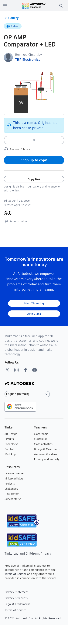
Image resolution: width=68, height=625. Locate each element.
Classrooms (41, 434)
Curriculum (40, 439)
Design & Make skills (47, 449)
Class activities (43, 444)
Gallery (13, 18)
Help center (12, 494)
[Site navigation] (5, 5)
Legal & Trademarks (17, 604)
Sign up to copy (34, 160)
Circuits (9, 439)
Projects (10, 484)
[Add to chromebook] (20, 406)
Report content (18, 221)
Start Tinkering (34, 303)
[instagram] (16, 370)
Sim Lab (9, 449)
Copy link (34, 179)
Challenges (11, 489)
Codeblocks (11, 444)
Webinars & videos (45, 454)
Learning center (14, 473)
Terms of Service (15, 574)
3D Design (11, 434)
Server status (13, 499)
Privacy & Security (16, 598)
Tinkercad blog (14, 478)
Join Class (34, 314)
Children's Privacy (38, 553)
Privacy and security (47, 459)
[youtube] (34, 370)
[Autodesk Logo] (20, 383)
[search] (61, 5)
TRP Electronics (27, 59)
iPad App (10, 454)
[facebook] (25, 370)
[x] (7, 370)
